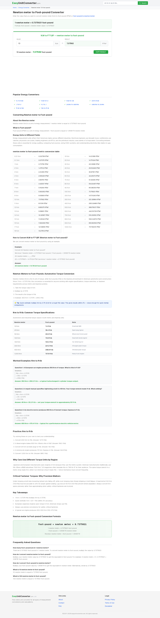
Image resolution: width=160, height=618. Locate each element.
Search (144, 3)
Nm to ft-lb (45, 108)
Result (67, 39)
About (61, 600)
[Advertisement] (62, 75)
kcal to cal (70, 101)
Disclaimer (108, 606)
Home (15, 8)
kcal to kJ (44, 101)
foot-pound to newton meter (84, 16)
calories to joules (98, 104)
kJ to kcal (19, 101)
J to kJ (18, 104)
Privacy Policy (110, 600)
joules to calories (73, 104)
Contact (61, 603)
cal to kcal (95, 101)
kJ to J (43, 104)
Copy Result (101, 52)
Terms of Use (109, 603)
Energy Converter (24, 8)
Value (19, 39)
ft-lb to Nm (20, 108)
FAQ (60, 606)
